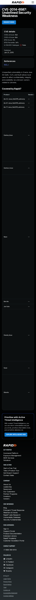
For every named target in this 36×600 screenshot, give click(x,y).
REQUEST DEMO (9, 22)
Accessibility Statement (10, 593)
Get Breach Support (11, 473)
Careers (6, 499)
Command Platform (10, 453)
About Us (7, 484)
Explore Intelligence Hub (16, 434)
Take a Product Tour (11, 471)
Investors (6, 496)
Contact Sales (8, 475)
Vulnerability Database (11, 517)
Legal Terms (7, 579)
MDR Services (8, 458)
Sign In (6, 529)
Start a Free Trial (9, 468)
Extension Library (10, 536)
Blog (5, 508)
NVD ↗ (6, 64)
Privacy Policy (7, 581)
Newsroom (7, 489)
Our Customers (9, 492)
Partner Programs (10, 494)
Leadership (7, 487)
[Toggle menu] (33, 2)
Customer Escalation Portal (13, 541)
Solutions (6, 460)
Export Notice (7, 584)
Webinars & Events (10, 513)
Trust (4, 587)
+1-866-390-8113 (9, 550)
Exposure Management (12, 456)
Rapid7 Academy (9, 538)
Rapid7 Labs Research (11, 515)
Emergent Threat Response (13, 510)
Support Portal (9, 531)
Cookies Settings (8, 596)
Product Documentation (12, 534)
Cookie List (6, 590)
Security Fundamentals (12, 520)
